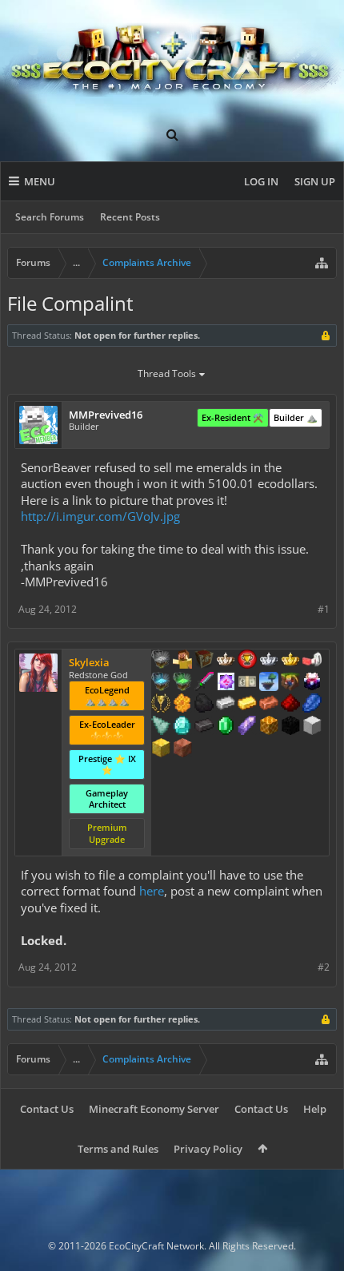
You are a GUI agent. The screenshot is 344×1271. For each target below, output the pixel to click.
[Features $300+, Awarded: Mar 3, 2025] (160, 727)
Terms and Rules (118, 1149)
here (151, 891)
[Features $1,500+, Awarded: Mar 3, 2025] (312, 727)
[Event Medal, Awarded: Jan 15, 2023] (160, 704)
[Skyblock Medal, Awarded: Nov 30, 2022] (268, 683)
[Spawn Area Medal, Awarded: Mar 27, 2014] (182, 660)
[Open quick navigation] (321, 263)
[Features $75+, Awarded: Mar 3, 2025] (225, 704)
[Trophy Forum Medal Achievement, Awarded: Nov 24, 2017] (247, 660)
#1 (324, 609)
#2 (324, 967)
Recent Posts (130, 217)
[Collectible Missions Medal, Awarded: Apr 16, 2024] (225, 683)
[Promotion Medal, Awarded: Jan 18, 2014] (204, 660)
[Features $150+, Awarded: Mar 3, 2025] (268, 704)
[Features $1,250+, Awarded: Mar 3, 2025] (290, 727)
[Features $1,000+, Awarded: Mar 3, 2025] (268, 727)
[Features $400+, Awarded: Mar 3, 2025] (182, 727)
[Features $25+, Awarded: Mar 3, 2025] (182, 704)
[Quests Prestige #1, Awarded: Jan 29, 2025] (312, 683)
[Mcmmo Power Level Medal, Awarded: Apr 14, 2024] (312, 660)
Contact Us (47, 1109)
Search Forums (49, 217)
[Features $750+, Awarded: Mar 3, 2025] (247, 727)
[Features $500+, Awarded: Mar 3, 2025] (204, 727)
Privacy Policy (208, 1149)
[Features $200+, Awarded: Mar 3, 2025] (290, 704)
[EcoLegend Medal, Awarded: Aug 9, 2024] (290, 660)
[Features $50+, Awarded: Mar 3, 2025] (204, 704)
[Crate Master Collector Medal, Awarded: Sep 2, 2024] (204, 683)
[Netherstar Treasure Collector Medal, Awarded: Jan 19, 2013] (160, 660)
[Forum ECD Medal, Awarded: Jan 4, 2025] (247, 683)
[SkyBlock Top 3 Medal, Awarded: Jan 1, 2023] (290, 683)
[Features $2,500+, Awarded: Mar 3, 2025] (182, 749)
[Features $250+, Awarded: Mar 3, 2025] (312, 704)
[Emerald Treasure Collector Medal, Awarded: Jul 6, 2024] (182, 683)
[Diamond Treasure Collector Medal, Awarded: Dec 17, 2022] (160, 683)
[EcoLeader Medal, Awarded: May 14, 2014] (225, 660)
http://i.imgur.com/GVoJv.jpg (100, 516)
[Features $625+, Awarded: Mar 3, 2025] (225, 727)
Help (314, 1109)
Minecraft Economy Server (154, 1109)
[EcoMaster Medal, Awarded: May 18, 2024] (268, 660)
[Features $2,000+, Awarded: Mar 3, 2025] (160, 749)
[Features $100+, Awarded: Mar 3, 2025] (247, 704)
